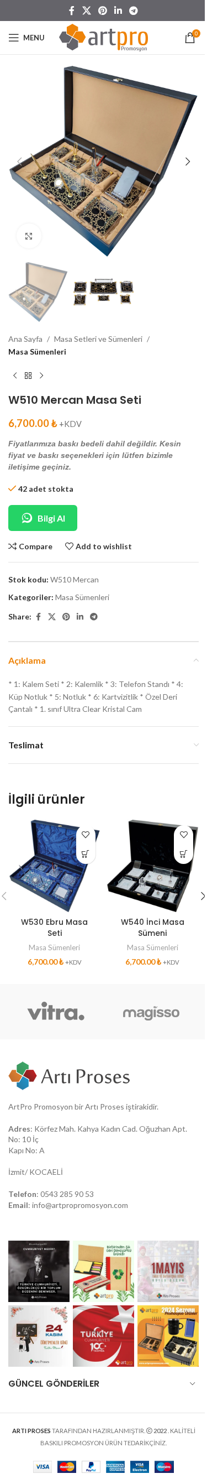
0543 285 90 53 (67, 1194)
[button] (19, 161)
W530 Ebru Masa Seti (54, 928)
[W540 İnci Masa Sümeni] (153, 866)
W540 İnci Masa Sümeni (152, 928)
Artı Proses (104, 1106)
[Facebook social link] (71, 10)
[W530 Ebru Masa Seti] (54, 866)
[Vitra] (56, 1011)
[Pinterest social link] (102, 10)
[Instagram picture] (39, 1271)
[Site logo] (103, 36)
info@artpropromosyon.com (80, 1205)
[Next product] (41, 375)
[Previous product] (15, 375)
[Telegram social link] (134, 10)
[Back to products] (28, 375)
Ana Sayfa (25, 338)
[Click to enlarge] (29, 235)
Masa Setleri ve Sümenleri (98, 338)
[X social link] (86, 10)
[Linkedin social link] (118, 10)
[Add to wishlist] (85, 835)
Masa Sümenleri (37, 351)
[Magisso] (151, 1011)
